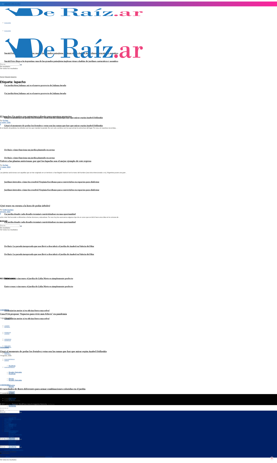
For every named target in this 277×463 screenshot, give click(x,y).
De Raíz (5, 121)
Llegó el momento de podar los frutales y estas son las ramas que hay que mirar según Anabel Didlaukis (53, 126)
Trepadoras (13, 448)
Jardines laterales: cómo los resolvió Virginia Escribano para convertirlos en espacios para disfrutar (51, 182)
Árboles (11, 387)
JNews (8, 404)
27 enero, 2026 (5, 122)
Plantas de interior (15, 419)
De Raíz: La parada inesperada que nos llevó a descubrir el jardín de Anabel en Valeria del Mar (49, 246)
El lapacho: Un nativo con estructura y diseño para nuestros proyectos (36, 116)
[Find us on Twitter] (1, 453)
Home (2, 77)
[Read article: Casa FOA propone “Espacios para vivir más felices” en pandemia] (138, 295)
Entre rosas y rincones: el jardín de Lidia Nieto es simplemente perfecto (38, 286)
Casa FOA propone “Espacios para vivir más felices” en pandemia (33, 314)
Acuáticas (12, 433)
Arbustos (12, 438)
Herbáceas (12, 406)
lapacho (14, 77)
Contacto (7, 399)
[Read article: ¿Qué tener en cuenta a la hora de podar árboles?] (138, 189)
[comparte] (3, 408)
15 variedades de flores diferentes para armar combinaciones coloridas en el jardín (42, 389)
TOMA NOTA (7, 354)
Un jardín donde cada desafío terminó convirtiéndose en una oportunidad (40, 222)
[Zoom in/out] (7, 408)
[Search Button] (21, 439)
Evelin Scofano (8, 210)
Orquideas (12, 443)
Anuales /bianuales (15, 434)
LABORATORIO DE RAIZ (12, 4)
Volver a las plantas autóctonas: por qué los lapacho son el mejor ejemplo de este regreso (45, 161)
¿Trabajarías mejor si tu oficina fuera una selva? (27, 318)
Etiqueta (7, 77)
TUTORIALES (8, 424)
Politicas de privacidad (12, 401)
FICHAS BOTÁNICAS (11, 431)
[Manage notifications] (272, 458)
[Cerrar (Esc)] (1, 408)
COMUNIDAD (4, 310)
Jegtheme (50, 404)
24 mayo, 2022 (5, 212)
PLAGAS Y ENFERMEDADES (13, 450)
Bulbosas (12, 440)
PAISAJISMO (7, 23)
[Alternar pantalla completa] (5, 408)
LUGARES (7, 422)
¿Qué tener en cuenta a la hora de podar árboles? (25, 206)
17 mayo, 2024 (5, 167)
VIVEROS (7, 429)
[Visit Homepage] (74, 17)
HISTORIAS (8, 421)
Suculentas (12, 447)
